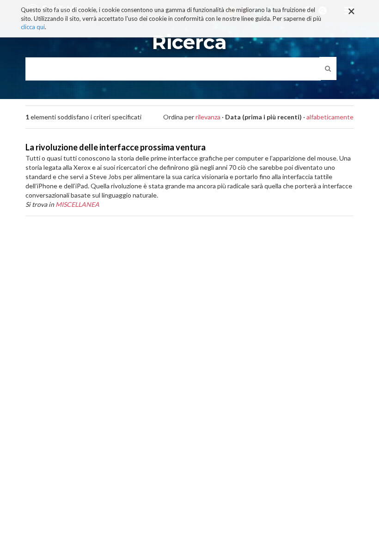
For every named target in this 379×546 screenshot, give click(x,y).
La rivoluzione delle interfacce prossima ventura (115, 147)
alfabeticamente (330, 117)
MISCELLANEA (77, 204)
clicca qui (33, 27)
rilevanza (208, 117)
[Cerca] (327, 68)
